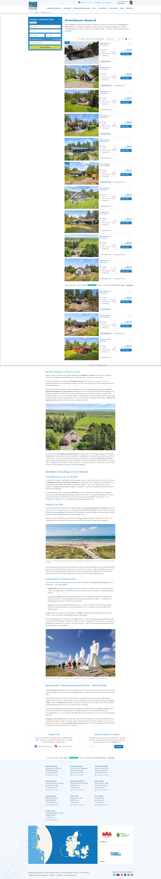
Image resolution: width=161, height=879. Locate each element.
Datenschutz (59, 875)
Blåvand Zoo (51, 605)
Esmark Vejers (99, 781)
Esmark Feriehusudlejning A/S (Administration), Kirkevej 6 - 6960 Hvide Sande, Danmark (53, 873)
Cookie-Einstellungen (70, 875)
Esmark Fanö (74, 796)
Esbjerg (56, 619)
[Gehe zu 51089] (99, 101)
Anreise (35, 26)
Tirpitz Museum (52, 597)
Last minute (113, 8)
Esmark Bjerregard (76, 766)
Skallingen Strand (89, 518)
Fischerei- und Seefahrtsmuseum (101, 619)
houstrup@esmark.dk (51, 787)
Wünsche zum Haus (36, 39)
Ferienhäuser (45, 47)
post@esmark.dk (50, 817)
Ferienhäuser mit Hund (81, 8)
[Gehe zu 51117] (99, 245)
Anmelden (119, 747)
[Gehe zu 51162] (99, 221)
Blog (122, 8)
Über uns (129, 8)
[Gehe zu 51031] (99, 324)
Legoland (69, 588)
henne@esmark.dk (75, 787)
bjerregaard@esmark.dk (76, 772)
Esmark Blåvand (51, 796)
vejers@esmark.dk (100, 787)
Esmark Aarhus (50, 811)
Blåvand (89, 510)
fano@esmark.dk (74, 802)
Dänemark (67, 8)
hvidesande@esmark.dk (101, 772)
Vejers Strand (53, 567)
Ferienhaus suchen (54, 8)
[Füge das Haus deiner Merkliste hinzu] (130, 44)
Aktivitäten (102, 8)
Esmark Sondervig (51, 766)
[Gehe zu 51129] (99, 197)
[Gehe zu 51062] (99, 149)
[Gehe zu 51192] (99, 125)
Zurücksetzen (57, 39)
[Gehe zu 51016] (99, 300)
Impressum (52, 875)
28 (33, 31)
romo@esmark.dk (99, 802)
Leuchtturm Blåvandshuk (58, 512)
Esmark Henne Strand (77, 781)
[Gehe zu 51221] (99, 173)
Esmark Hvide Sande (101, 766)
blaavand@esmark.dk (51, 802)
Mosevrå (33, 22)
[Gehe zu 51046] (99, 270)
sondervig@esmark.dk (52, 772)
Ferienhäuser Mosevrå (46, 12)
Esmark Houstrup (51, 781)
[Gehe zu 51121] (99, 76)
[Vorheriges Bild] (67, 53)
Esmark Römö (99, 796)
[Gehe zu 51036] (99, 52)
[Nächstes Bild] (97, 53)
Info (94, 8)
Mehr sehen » (127, 54)
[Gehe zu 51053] (99, 349)
